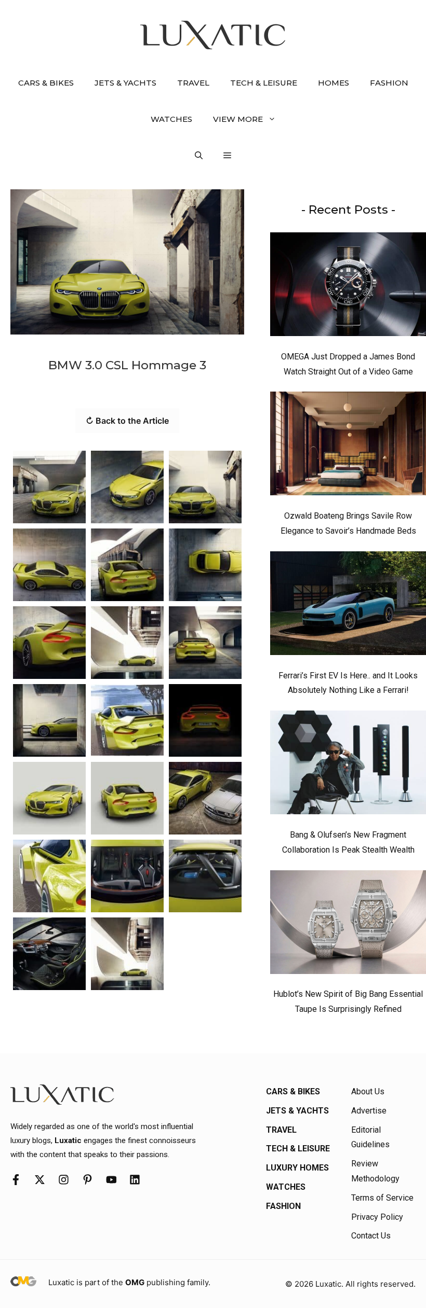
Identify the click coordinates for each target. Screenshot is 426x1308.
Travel (193, 83)
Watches (171, 119)
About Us (367, 1091)
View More (238, 119)
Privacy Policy (377, 1217)
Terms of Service (382, 1198)
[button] (198, 155)
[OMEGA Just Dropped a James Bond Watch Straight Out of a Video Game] (348, 286)
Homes (333, 83)
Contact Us (371, 1236)
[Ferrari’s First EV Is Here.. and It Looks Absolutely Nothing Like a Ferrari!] (348, 605)
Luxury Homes (297, 1168)
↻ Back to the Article (127, 420)
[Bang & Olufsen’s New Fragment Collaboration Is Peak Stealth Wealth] (348, 765)
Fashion (389, 83)
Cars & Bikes (46, 83)
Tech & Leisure (263, 83)
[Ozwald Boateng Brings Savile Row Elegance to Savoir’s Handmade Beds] (348, 446)
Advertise (369, 1111)
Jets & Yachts (125, 83)
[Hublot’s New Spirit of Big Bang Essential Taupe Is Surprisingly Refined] (348, 924)
